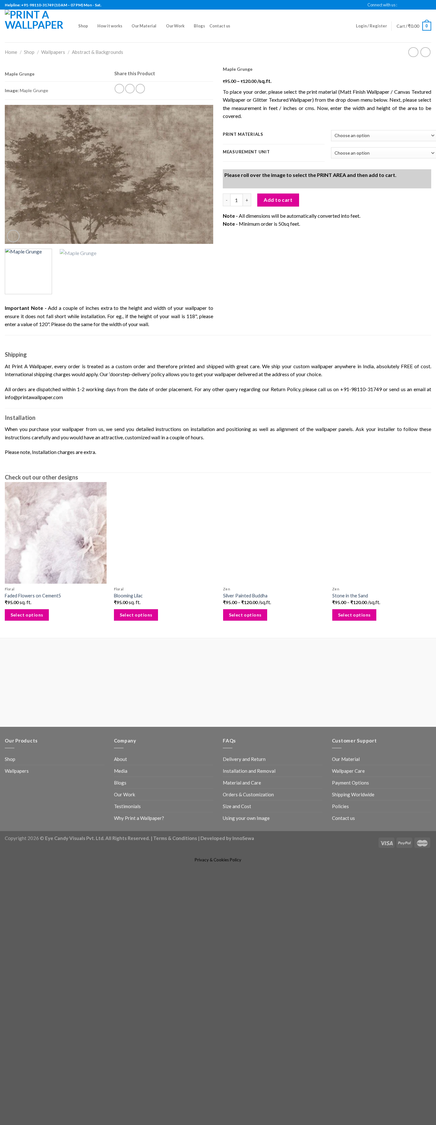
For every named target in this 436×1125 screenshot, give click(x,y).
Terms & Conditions (175, 862)
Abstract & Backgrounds (97, 52)
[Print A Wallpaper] (37, 26)
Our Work (175, 25)
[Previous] (17, 179)
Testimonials (127, 830)
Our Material (144, 25)
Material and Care (242, 806)
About (120, 782)
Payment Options (350, 806)
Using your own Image (246, 841)
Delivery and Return (244, 782)
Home (11, 52)
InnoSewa (243, 862)
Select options (27, 638)
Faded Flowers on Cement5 (33, 619)
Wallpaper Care (348, 794)
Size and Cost (237, 830)
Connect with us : (382, 4)
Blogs (199, 25)
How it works (109, 25)
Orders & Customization (248, 818)
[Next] (201, 179)
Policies (340, 830)
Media (120, 794)
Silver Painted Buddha (243, 619)
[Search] (237, 26)
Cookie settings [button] (383, 1114)
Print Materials (243, 134)
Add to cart (278, 269)
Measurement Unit (246, 152)
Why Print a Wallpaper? (139, 841)
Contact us (219, 25)
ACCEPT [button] (416, 1113)
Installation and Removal (249, 794)
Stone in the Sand (347, 619)
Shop (83, 25)
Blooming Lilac (127, 619)
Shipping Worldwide (353, 818)
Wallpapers (53, 52)
